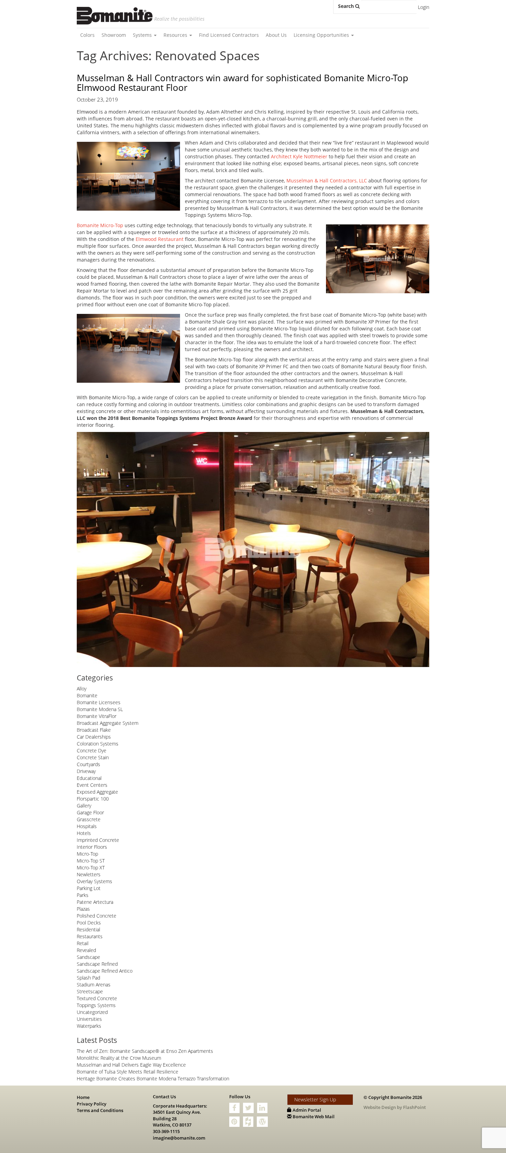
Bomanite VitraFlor (96, 716)
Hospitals (87, 826)
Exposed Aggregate (97, 792)
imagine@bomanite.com (179, 1138)
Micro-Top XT (91, 867)
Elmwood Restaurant (159, 239)
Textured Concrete (97, 998)
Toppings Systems (96, 1005)
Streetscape (90, 991)
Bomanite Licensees (98, 702)
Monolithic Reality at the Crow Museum (119, 1058)
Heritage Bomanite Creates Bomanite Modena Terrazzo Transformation (153, 1078)
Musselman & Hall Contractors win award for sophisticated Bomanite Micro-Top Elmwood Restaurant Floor (242, 83)
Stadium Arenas (93, 984)
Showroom (114, 35)
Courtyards (88, 764)
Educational (89, 778)
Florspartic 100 (93, 798)
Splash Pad (88, 977)
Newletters (89, 874)
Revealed (86, 950)
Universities (89, 1019)
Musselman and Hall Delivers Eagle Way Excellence (131, 1064)
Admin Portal (306, 1110)
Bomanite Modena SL (100, 709)
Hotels (84, 833)
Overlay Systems (94, 881)
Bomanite (87, 695)
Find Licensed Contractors (229, 35)
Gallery (84, 805)
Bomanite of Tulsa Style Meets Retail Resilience (127, 1071)
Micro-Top (87, 853)
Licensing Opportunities (322, 35)
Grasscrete (89, 819)
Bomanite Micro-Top (100, 225)
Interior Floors (92, 847)
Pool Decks (89, 922)
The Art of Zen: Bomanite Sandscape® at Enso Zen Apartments (145, 1051)
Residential (88, 929)
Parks (82, 895)
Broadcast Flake (94, 730)
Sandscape (88, 957)
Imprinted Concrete (98, 840)
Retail (82, 943)
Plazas (83, 909)
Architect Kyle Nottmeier (299, 156)
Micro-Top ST (91, 860)
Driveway (86, 771)
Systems (143, 35)
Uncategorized (92, 1012)
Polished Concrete (96, 915)
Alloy (81, 688)
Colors (87, 35)
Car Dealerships (94, 736)
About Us (276, 35)
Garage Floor (90, 812)
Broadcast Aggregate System (107, 723)
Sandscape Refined (97, 964)
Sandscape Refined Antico (105, 970)
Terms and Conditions (100, 1110)
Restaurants (90, 936)
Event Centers (92, 785)
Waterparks (89, 1026)
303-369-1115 (166, 1131)
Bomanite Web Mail (313, 1116)
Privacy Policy (91, 1104)
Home (83, 1097)
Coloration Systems (97, 743)
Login (423, 7)
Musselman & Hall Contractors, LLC (326, 180)
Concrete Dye (91, 750)
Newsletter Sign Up (315, 1099)
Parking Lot (89, 888)
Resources (176, 35)
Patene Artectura (95, 902)
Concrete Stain (93, 757)
